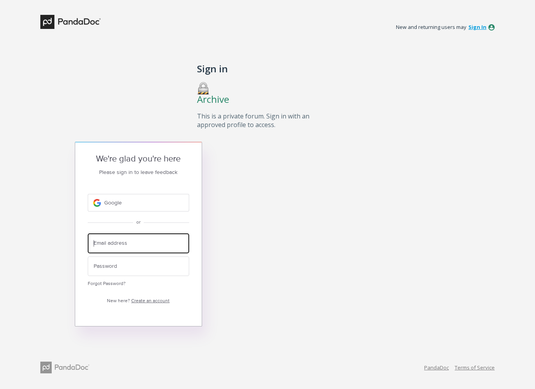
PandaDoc (436, 367)
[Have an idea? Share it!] (70, 22)
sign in (477, 26)
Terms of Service (475, 367)
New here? (138, 301)
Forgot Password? (107, 284)
